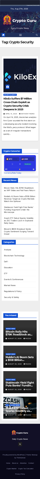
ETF (6, 273)
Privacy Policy (20, 474)
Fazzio (28, 338)
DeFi (6, 261)
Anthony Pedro (28, 114)
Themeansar (21, 458)
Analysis (7, 250)
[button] (37, 35)
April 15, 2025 (12, 114)
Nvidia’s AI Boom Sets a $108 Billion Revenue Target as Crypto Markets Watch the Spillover (19, 198)
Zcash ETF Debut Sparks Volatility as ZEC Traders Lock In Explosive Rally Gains (19, 220)
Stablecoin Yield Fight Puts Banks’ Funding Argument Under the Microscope (18, 209)
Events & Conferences (13, 279)
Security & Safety (10, 94)
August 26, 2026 (15, 364)
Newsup (34, 455)
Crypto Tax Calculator (26, 468)
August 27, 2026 (15, 338)
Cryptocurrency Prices (31, 5)
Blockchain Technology (14, 255)
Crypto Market (11, 468)
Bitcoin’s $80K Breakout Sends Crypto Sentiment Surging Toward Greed (19, 231)
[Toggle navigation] (20, 34)
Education (8, 267)
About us (15, 463)
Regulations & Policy (13, 291)
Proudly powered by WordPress (14, 455)
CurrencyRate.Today (12, 173)
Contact (31, 463)
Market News (10, 285)
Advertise (23, 463)
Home (8, 463)
